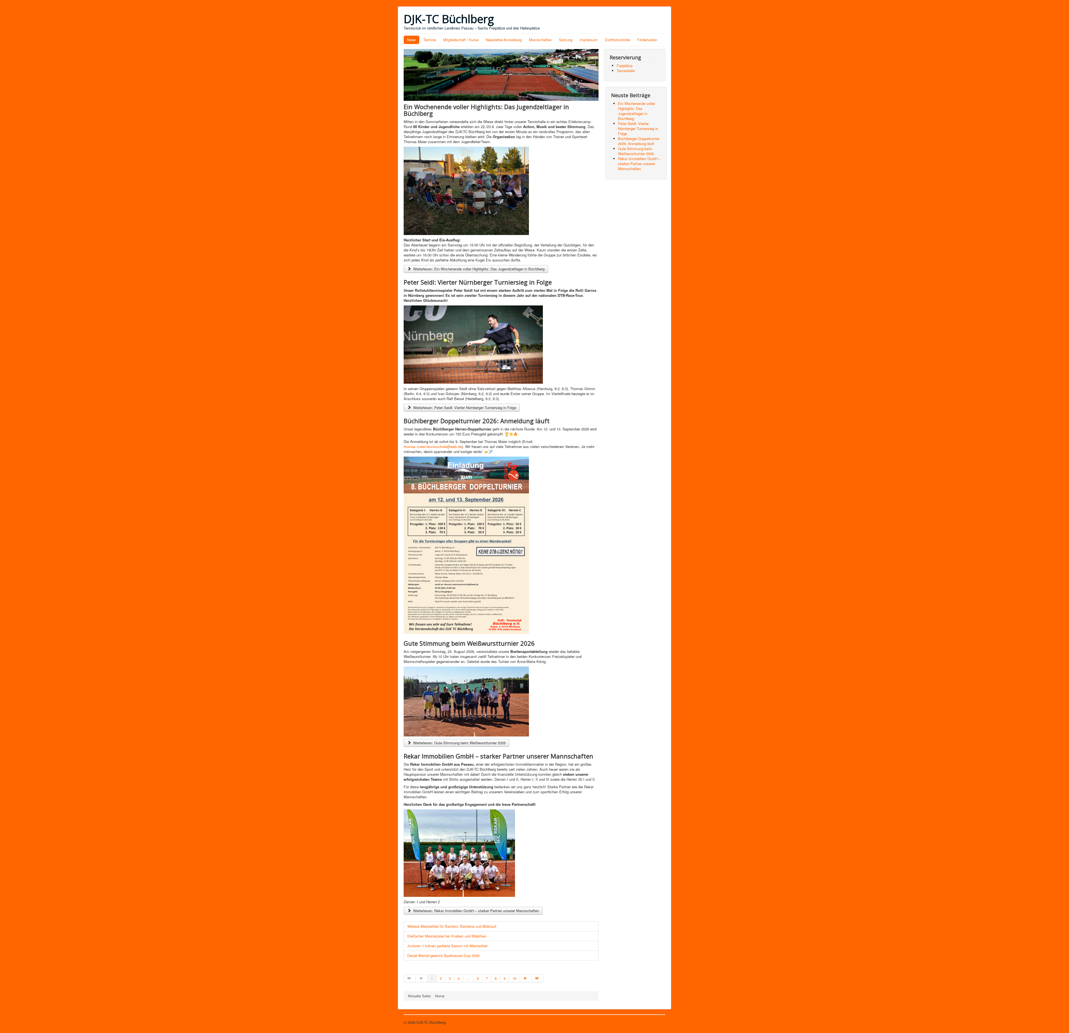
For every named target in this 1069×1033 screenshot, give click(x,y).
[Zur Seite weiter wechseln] (526, 978)
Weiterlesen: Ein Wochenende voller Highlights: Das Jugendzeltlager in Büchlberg (478, 268)
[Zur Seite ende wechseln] (537, 978)
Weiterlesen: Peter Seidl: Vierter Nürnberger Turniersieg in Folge (464, 407)
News (411, 39)
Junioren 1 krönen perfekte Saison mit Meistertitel (447, 945)
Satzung (565, 39)
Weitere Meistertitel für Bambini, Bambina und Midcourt (451, 926)
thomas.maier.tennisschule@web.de (433, 446)
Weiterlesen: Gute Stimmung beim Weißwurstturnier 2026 (459, 742)
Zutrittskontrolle (617, 39)
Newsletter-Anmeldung (504, 39)
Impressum (589, 39)
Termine (429, 39)
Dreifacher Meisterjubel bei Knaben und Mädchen (446, 936)
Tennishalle (626, 70)
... (468, 978)
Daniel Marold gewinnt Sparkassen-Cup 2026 (443, 955)
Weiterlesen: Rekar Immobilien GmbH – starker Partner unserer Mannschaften (475, 910)
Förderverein (647, 39)
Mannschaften (540, 39)
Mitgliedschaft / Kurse (461, 39)
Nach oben (656, 1022)
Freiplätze (624, 65)
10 (514, 978)
